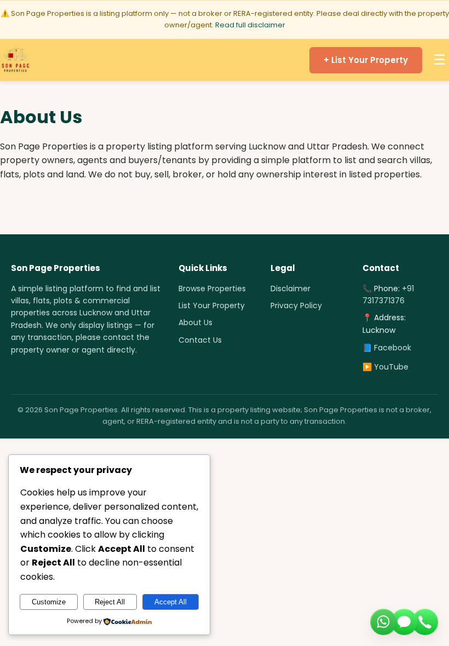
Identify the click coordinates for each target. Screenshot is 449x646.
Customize (49, 602)
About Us (195, 322)
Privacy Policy (296, 305)
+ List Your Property (366, 60)
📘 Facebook (386, 347)
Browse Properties (212, 288)
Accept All (170, 602)
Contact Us (200, 339)
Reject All (110, 602)
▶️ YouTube (385, 366)
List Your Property (212, 305)
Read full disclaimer (250, 25)
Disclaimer (290, 288)
